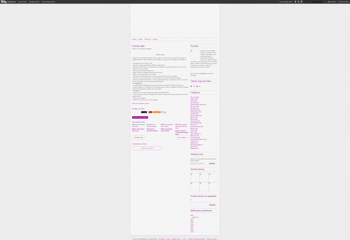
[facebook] (295, 2)
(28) (196, 123)
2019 (191, 224)
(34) (194, 113)
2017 (191, 228)
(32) (196, 115)
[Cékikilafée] (195, 54)
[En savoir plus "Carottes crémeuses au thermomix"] (204, 177)
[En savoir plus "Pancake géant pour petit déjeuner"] (204, 186)
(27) (193, 124)
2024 (191, 219)
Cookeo (140, 39)
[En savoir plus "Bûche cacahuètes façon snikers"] (195, 186)
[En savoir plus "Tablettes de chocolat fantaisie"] (213, 177)
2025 (191, 215)
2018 (191, 226)
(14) (198, 139)
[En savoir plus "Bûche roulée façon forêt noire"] (195, 177)
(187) (194, 99)
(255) (194, 97)
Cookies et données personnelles (196, 239)
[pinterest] (301, 2)
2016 (191, 230)
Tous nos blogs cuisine (285, 1)
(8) (193, 146)
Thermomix (147, 39)
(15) (194, 135)
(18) (193, 132)
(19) (194, 128)
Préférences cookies (212, 239)
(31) (194, 117)
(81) (198, 104)
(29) (195, 121)
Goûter (147, 103)
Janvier (194, 217)
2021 (191, 221)
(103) (194, 102)
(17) (195, 134)
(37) (195, 112)
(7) (194, 148)
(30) (194, 119)
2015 (191, 232)
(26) (196, 126)
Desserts (141, 103)
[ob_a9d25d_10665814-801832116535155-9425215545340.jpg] (160, 54)
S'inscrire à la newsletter (140, 117)
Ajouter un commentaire (147, 148)
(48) (195, 110)
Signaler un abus (176, 239)
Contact (155, 39)
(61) (194, 108)
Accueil (134, 39)
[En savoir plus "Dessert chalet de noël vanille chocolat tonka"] (213, 186)
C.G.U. (184, 239)
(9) (196, 144)
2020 (191, 222)
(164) (193, 101)
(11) (194, 141)
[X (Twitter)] (298, 2)
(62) (194, 106)
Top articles (162, 239)
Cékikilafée (202, 73)
